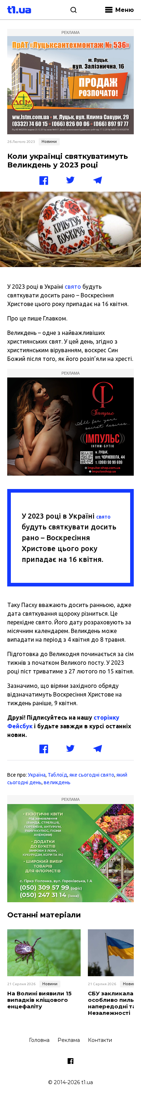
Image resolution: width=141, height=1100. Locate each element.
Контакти (100, 1040)
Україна (37, 775)
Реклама (68, 1040)
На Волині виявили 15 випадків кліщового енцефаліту (39, 1000)
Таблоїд (57, 775)
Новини (49, 141)
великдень (57, 782)
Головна (39, 1040)
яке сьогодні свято (91, 775)
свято (73, 286)
